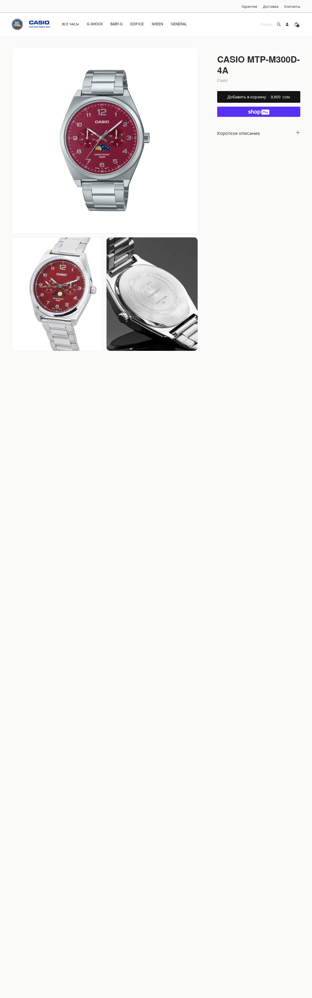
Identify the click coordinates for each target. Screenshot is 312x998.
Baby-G (116, 23)
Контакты (292, 6)
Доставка (270, 6)
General (179, 23)
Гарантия (249, 6)
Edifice (137, 23)
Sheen (157, 23)
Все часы (70, 23)
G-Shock (95, 23)
